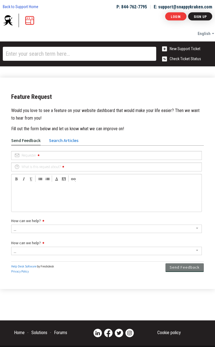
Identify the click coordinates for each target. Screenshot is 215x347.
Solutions (39, 332)
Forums (60, 332)
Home (19, 332)
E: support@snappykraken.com (183, 7)
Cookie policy (169, 332)
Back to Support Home (20, 6)
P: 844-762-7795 (131, 7)
